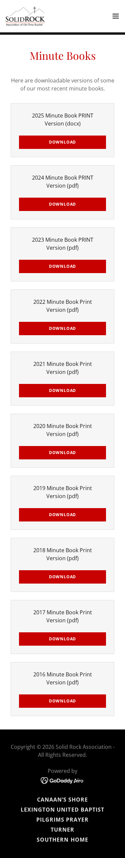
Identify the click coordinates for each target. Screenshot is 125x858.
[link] (25, 16)
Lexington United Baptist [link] (62, 809)
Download (62, 142)
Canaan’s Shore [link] (62, 799)
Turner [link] (62, 829)
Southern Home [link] (62, 839)
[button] (115, 16)
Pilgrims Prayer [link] (62, 819)
